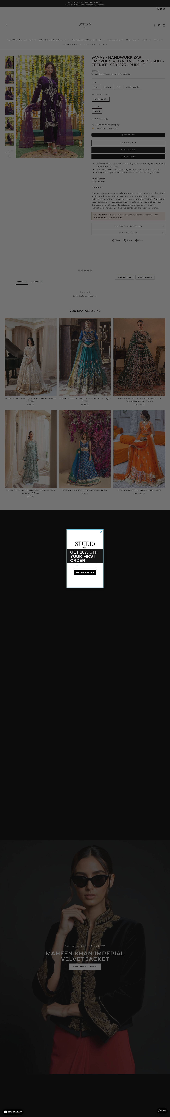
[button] (13, 1112)
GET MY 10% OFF (85, 572)
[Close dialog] (101, 532)
